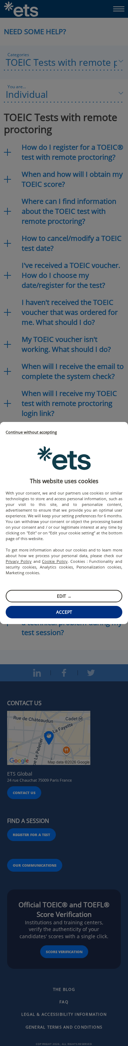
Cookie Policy (55, 561)
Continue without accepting (31, 432)
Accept (64, 612)
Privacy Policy (19, 561)
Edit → (64, 596)
